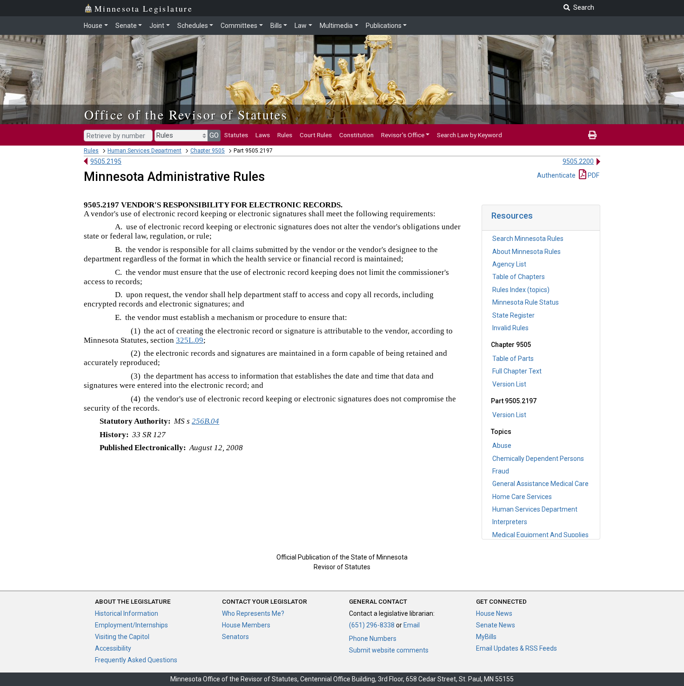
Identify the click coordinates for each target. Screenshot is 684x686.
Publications (384, 25)
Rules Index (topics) (521, 289)
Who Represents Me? (253, 613)
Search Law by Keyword (469, 135)
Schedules (192, 25)
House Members (246, 625)
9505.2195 (105, 161)
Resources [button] (512, 215)
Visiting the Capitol (122, 636)
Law (301, 25)
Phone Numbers (372, 638)
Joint (156, 25)
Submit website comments (389, 650)
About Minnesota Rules (526, 251)
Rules (284, 135)
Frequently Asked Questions (136, 660)
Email (411, 625)
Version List (509, 384)
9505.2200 (578, 161)
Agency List (509, 264)
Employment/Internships (131, 625)
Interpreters (509, 522)
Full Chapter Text (517, 371)
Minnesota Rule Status (525, 302)
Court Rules (316, 135)
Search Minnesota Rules (527, 238)
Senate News (495, 625)
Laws (262, 135)
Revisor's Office (402, 135)
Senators (235, 636)
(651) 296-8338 (372, 625)
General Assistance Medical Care (540, 483)
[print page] (592, 135)
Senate (126, 25)
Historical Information (126, 613)
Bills (276, 25)
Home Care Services (522, 496)
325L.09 (189, 340)
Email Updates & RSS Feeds (516, 648)
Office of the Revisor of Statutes (186, 114)
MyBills (486, 636)
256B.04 (205, 421)
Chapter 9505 (207, 150)
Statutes (236, 135)
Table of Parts (513, 358)
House (93, 25)
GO (214, 135)
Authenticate (556, 175)
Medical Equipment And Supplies (540, 535)
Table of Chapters (518, 276)
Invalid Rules (510, 328)
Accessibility (113, 648)
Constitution (356, 135)
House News (494, 613)
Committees (239, 25)
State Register (513, 315)
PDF (592, 175)
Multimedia (336, 25)
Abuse (501, 445)
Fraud (500, 471)
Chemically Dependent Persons (538, 458)
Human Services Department (144, 150)
